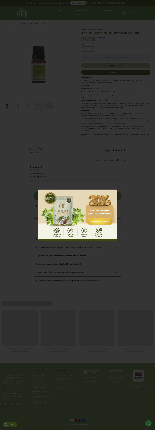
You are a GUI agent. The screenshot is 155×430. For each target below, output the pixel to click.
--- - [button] (77, 215)
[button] (115, 192)
